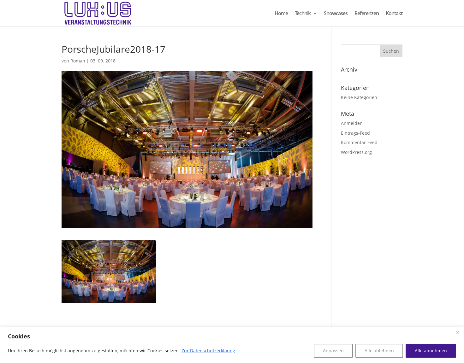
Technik (303, 14)
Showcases (336, 14)
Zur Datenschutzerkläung (208, 351)
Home (281, 14)
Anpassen (333, 351)
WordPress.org (356, 152)
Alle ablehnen (379, 351)
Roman (77, 61)
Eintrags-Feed (355, 133)
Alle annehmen (431, 351)
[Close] (457, 332)
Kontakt (394, 14)
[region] (232, 345)
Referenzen (366, 14)
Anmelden (352, 123)
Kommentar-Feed (359, 142)
